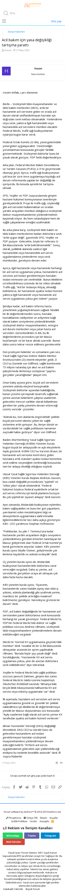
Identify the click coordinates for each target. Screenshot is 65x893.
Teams (32, 835)
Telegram (50, 835)
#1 (61, 762)
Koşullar (54, 817)
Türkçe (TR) (32, 817)
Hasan (8, 50)
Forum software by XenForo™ (32, 811)
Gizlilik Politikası (19, 821)
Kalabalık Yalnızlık (13, 889)
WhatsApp (12, 835)
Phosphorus (14, 817)
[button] (4, 21)
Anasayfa (44, 821)
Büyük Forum (33, 889)
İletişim (43, 817)
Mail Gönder (13, 841)
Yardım (33, 821)
